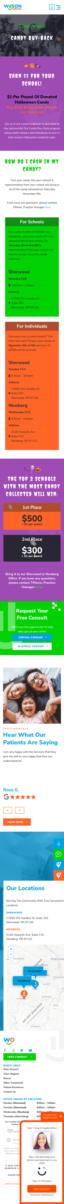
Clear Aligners (11, 1073)
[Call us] (52, 7)
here (48, 207)
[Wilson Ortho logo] (12, 7)
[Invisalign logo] (17, 1140)
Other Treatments (13, 1082)
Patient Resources (13, 1087)
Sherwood (19, 1103)
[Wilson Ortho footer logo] (9, 1041)
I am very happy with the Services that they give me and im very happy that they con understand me (29, 756)
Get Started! (41, 1189)
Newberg (23, 1112)
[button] (58, 7)
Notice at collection (15, 1184)
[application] (35, 987)
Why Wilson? (10, 1069)
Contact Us (9, 1091)
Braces (7, 1078)
